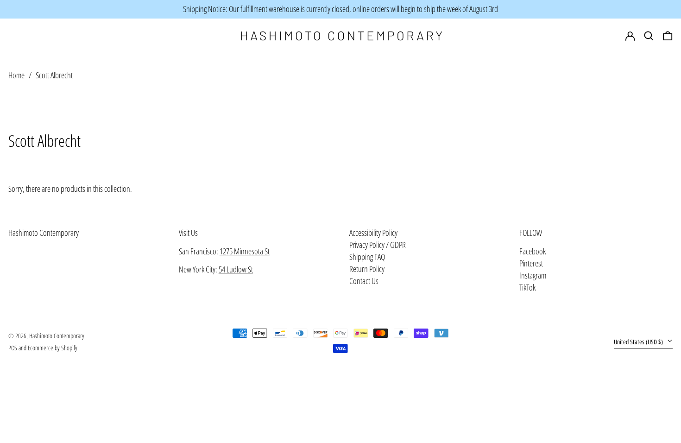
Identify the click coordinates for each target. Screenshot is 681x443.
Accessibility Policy (373, 232)
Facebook (532, 252)
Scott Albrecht (54, 75)
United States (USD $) (639, 341)
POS (12, 347)
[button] (667, 36)
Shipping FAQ (367, 256)
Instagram (532, 276)
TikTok (527, 288)
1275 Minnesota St (245, 251)
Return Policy (367, 268)
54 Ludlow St (236, 269)
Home (16, 75)
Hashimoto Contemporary (43, 232)
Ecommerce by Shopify (52, 347)
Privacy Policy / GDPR (377, 244)
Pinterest (531, 264)
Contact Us (363, 280)
